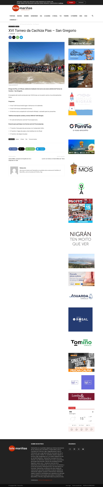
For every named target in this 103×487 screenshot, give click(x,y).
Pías (26, 139)
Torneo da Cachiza (33, 139)
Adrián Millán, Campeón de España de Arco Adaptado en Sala (20, 159)
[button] (92, 16)
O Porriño (74, 16)
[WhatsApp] (17, 37)
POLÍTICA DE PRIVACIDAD (88, 485)
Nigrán (26, 16)
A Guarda (47, 16)
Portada (12, 16)
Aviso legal (68, 485)
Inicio (10, 24)
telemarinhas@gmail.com (45, 480)
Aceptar (71, 2)
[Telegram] (21, 37)
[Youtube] (83, 449)
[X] (13, 37)
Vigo (85, 16)
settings (61, 3)
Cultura (17, 139)
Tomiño (66, 16)
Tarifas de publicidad (77, 485)
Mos (81, 16)
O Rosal (54, 16)
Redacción (12, 33)
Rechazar (81, 2)
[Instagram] (74, 449)
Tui (61, 16)
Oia (41, 16)
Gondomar (34, 16)
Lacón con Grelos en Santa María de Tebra (53, 158)
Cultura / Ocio (15, 24)
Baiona (19, 16)
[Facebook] (10, 37)
